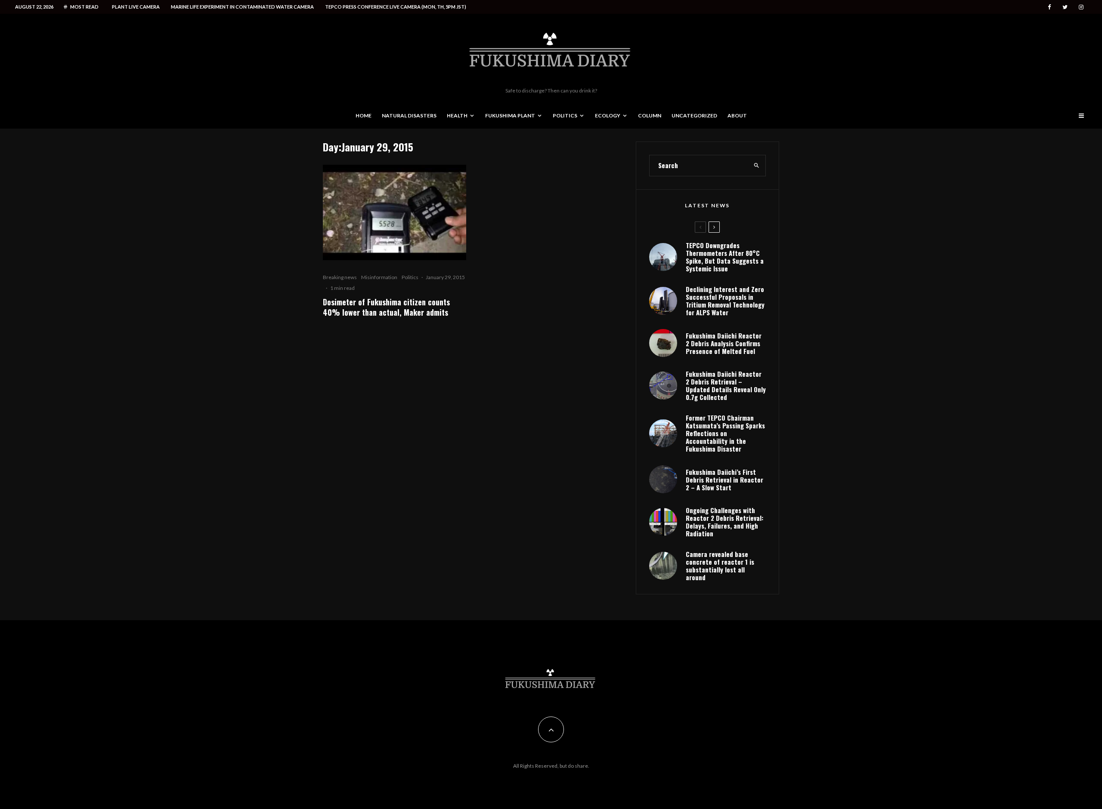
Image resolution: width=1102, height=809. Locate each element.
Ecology (607, 115)
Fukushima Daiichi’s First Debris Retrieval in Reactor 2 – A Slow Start (724, 479)
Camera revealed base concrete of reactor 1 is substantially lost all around (720, 565)
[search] (756, 165)
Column (649, 115)
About (737, 115)
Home (363, 115)
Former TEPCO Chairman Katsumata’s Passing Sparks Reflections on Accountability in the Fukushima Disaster (725, 433)
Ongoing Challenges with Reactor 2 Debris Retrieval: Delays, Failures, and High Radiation (724, 521)
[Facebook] (1049, 7)
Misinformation (379, 277)
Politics (565, 115)
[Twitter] (1065, 7)
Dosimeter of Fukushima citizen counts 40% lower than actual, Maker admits (386, 307)
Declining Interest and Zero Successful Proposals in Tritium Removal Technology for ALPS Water (725, 300)
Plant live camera (136, 6)
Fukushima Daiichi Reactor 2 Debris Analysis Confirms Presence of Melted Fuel (723, 343)
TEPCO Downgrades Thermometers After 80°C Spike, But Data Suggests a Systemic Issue (725, 256)
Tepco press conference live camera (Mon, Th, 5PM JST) (395, 6)
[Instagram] (1081, 7)
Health (457, 115)
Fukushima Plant (510, 115)
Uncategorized (694, 115)
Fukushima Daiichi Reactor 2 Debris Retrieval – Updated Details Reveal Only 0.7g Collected (726, 385)
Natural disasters (409, 115)
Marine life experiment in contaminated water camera (242, 6)
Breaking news (340, 277)
